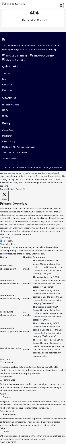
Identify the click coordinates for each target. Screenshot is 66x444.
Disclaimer (7, 136)
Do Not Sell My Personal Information (18, 147)
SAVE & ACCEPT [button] (8, 442)
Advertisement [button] (7, 411)
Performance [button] (6, 376)
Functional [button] (5, 359)
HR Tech (6, 110)
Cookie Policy (8, 130)
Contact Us (7, 85)
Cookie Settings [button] (7, 189)
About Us (6, 74)
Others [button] (3, 428)
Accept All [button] (20, 189)
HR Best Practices (10, 105)
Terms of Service (9, 158)
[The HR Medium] (15, 55)
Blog (4, 79)
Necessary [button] (5, 237)
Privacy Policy (8, 141)
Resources (7, 90)
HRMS (5, 116)
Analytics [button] (4, 394)
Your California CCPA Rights (14, 152)
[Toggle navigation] (61, 5)
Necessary (8, 241)
